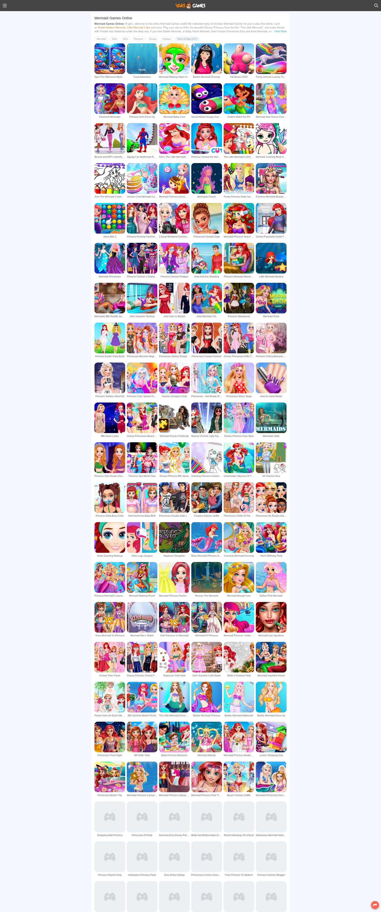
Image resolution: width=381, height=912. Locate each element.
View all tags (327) (187, 39)
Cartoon (167, 39)
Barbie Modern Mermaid (111, 27)
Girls (125, 39)
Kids (114, 39)
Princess (138, 39)
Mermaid (101, 39)
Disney (153, 39)
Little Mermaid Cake (138, 27)
